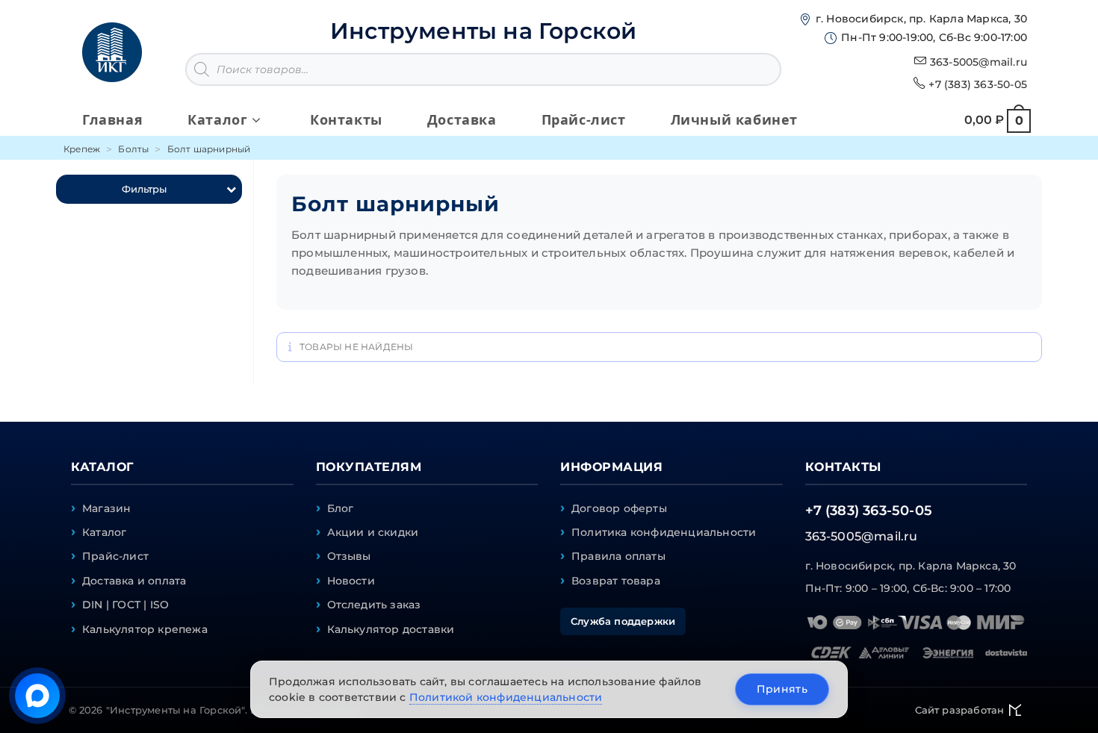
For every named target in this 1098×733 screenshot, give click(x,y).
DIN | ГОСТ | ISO (125, 604)
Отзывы (349, 556)
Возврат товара (615, 580)
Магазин (106, 508)
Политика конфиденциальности (663, 532)
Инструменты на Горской (483, 31)
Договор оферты (619, 508)
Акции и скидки (373, 532)
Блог (340, 508)
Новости (351, 580)
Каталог (104, 532)
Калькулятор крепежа (145, 629)
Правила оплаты (618, 556)
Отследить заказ (374, 604)
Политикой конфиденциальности (506, 697)
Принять (782, 689)
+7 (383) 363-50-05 (977, 84)
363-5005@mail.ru (978, 62)
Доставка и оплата (134, 580)
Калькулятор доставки (391, 629)
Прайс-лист (115, 556)
